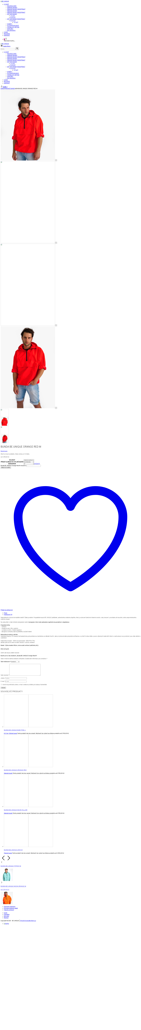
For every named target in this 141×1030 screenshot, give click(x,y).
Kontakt (7, 35)
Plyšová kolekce (13, 26)
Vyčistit (37, 464)
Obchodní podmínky (9, 907)
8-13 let (13, 17)
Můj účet (6, 916)
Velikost (12, 460)
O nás (6, 32)
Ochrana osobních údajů (11, 908)
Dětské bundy (12, 14)
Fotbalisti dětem (13, 27)
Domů (2, 89)
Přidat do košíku (5, 467)
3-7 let (12, 16)
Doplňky (10, 29)
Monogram (12, 464)
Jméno (3, 678)
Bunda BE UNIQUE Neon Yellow (15, 810)
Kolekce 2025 (11, 6)
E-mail (3, 681)
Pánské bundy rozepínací (16, 12)
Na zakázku (11, 30)
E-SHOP (6, 4)
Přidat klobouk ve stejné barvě (12, 462)
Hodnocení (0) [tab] (8, 615)
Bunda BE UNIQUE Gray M (13, 850)
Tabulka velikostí (9, 910)
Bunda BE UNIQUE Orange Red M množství (13, 466)
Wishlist (6, 918)
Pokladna (6, 914)
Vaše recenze (5, 675)
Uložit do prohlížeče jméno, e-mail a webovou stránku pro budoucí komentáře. (25, 685)
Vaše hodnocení (6, 662)
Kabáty (9, 24)
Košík (5, 913)
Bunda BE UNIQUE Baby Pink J (15, 730)
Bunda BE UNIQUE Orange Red (15, 770)
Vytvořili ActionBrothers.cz (28, 921)
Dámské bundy (12, 8)
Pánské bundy (12, 11)
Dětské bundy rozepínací (16, 19)
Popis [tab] (5, 613)
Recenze (7, 34)
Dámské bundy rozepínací (16, 9)
